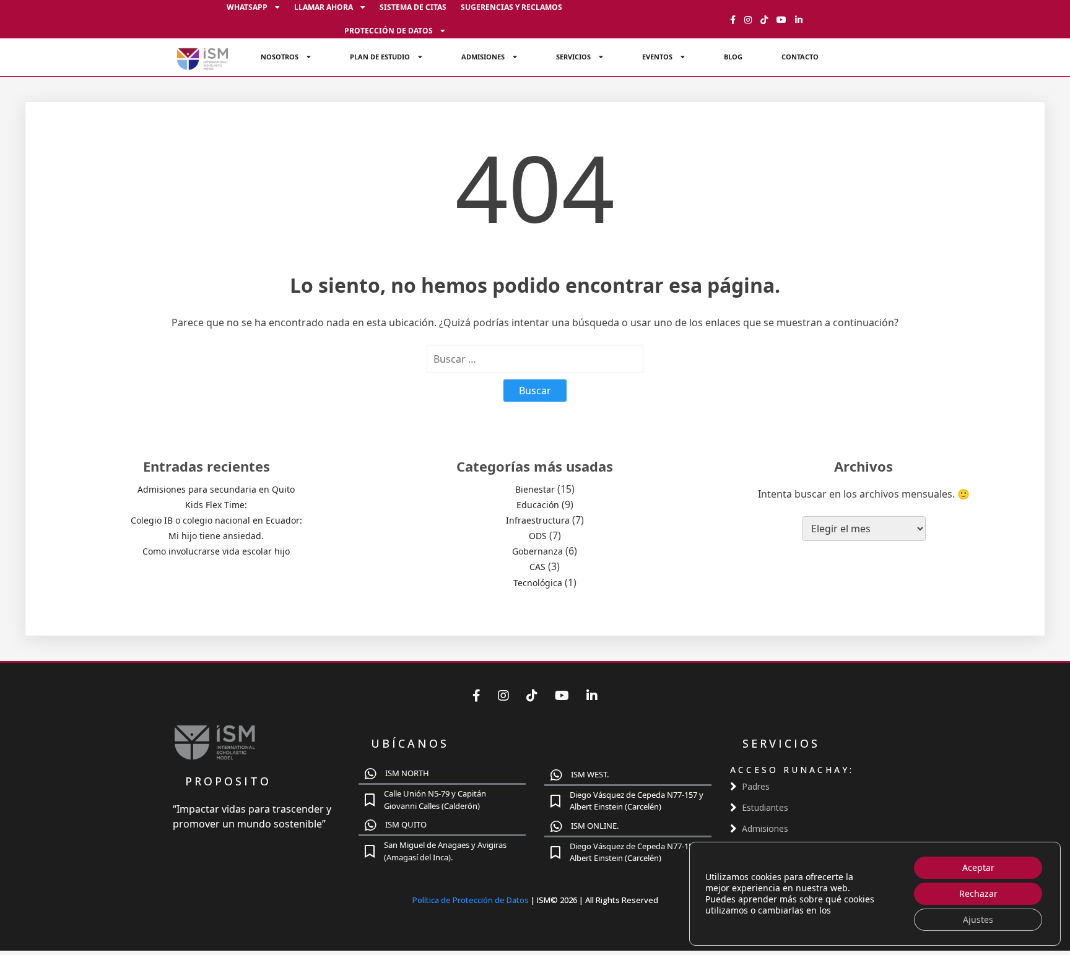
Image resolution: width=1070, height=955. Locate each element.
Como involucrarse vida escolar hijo (216, 551)
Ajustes (978, 919)
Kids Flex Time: (216, 505)
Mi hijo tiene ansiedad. (216, 536)
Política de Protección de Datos (471, 899)
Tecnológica (537, 583)
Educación (537, 505)
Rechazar (978, 893)
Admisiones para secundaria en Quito (216, 489)
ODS (538, 536)
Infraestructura (538, 520)
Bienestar (535, 489)
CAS (537, 567)
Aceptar (978, 867)
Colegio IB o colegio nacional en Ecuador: (216, 520)
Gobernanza (537, 551)
